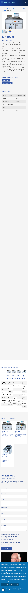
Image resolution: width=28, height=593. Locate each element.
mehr (22, 584)
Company (4, 488)
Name (3, 494)
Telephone (4, 519)
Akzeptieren (14, 584)
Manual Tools (17, 8)
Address (3, 499)
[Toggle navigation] (25, 2)
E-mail (3, 513)
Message (4, 525)
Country (4, 507)
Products (9, 8)
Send (6, 548)
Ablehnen (5, 584)
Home (4, 8)
